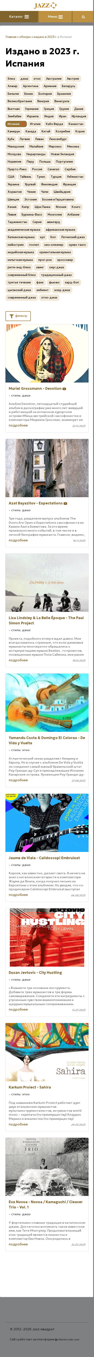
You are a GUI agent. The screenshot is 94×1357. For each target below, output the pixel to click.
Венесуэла (61, 101)
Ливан (39, 139)
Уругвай (30, 184)
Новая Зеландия (62, 154)
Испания (13, 124)
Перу (30, 161)
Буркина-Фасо (32, 214)
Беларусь (68, 86)
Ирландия (79, 116)
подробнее (18, 425)
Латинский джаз (73, 237)
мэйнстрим (16, 245)
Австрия (73, 79)
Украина (13, 184)
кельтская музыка (20, 260)
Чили (44, 192)
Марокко (55, 146)
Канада (31, 131)
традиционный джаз (56, 275)
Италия (35, 124)
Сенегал (53, 169)
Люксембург (58, 139)
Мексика (73, 146)
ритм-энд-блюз (19, 267)
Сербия (70, 169)
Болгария (45, 94)
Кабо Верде (54, 124)
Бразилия (64, 94)
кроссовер (65, 260)
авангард (53, 222)
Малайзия (36, 146)
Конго (76, 207)
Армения (50, 86)
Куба (11, 139)
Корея (80, 131)
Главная (10, 37)
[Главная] (47, 5)
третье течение (19, 282)
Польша (44, 161)
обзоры (25, 37)
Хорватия (15, 192)
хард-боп (72, 282)
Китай (46, 131)
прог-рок (45, 260)
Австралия (53, 79)
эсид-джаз (62, 290)
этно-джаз (49, 297)
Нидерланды (35, 154)
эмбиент (43, 290)
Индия (49, 116)
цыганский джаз (19, 290)
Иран (62, 116)
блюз (11, 79)
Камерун (14, 131)
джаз (24, 79)
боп (53, 237)
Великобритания (20, 101)
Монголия (55, 214)
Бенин (28, 94)
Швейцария (62, 192)
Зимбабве (14, 116)
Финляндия (49, 184)
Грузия (64, 109)
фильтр (20, 316)
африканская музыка (60, 230)
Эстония (30, 199)
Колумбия (63, 131)
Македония (16, 146)
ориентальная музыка (55, 252)
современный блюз (22, 275)
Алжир (12, 86)
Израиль (33, 116)
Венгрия (43, 101)
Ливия (12, 214)
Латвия (25, 139)
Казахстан (76, 124)
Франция (69, 184)
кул (42, 237)
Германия (31, 109)
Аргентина (30, 86)
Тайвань (25, 177)
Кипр (25, 207)
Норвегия (14, 161)
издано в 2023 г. (45, 37)
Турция (56, 177)
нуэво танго (77, 245)
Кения (12, 207)
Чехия (31, 192)
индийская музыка (21, 252)
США (11, 177)
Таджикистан (17, 222)
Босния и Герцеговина (58, 199)
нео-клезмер (53, 245)
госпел (34, 245)
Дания (78, 109)
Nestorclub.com (69, 1339)
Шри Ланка (42, 207)
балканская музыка (21, 237)
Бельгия (13, 94)
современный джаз (22, 297)
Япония (61, 207)
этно (37, 79)
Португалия (64, 161)
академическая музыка (24, 230)
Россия (37, 169)
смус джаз (56, 267)
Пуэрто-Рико (17, 169)
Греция (49, 109)
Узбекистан (75, 177)
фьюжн (54, 282)
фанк (40, 282)
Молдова (14, 154)
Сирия (37, 222)
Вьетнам (14, 109)
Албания (73, 214)
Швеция (13, 199)
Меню (53, 16)
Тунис (41, 177)
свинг (40, 267)
